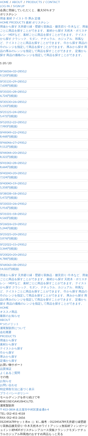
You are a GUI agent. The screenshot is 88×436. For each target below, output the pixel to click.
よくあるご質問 (10, 372)
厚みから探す (8, 356)
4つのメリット (9, 324)
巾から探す (7, 352)
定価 (37, 18)
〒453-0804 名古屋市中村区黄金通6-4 (24, 409)
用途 (3, 18)
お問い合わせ (8, 385)
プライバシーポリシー (14, 393)
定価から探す (8, 360)
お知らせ (5, 381)
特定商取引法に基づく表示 (17, 389)
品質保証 (5, 368)
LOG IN (5, 6)
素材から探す (8, 344)
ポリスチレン (40, 22)
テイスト (18, 18)
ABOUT (17, 2)
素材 (9, 18)
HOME (4, 2)
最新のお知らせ (10, 315)
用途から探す (8, 340)
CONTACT (52, 2)
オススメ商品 (8, 311)
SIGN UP (19, 6)
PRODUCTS (34, 2)
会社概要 (5, 332)
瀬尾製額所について (13, 328)
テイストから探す (11, 348)
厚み (31, 18)
